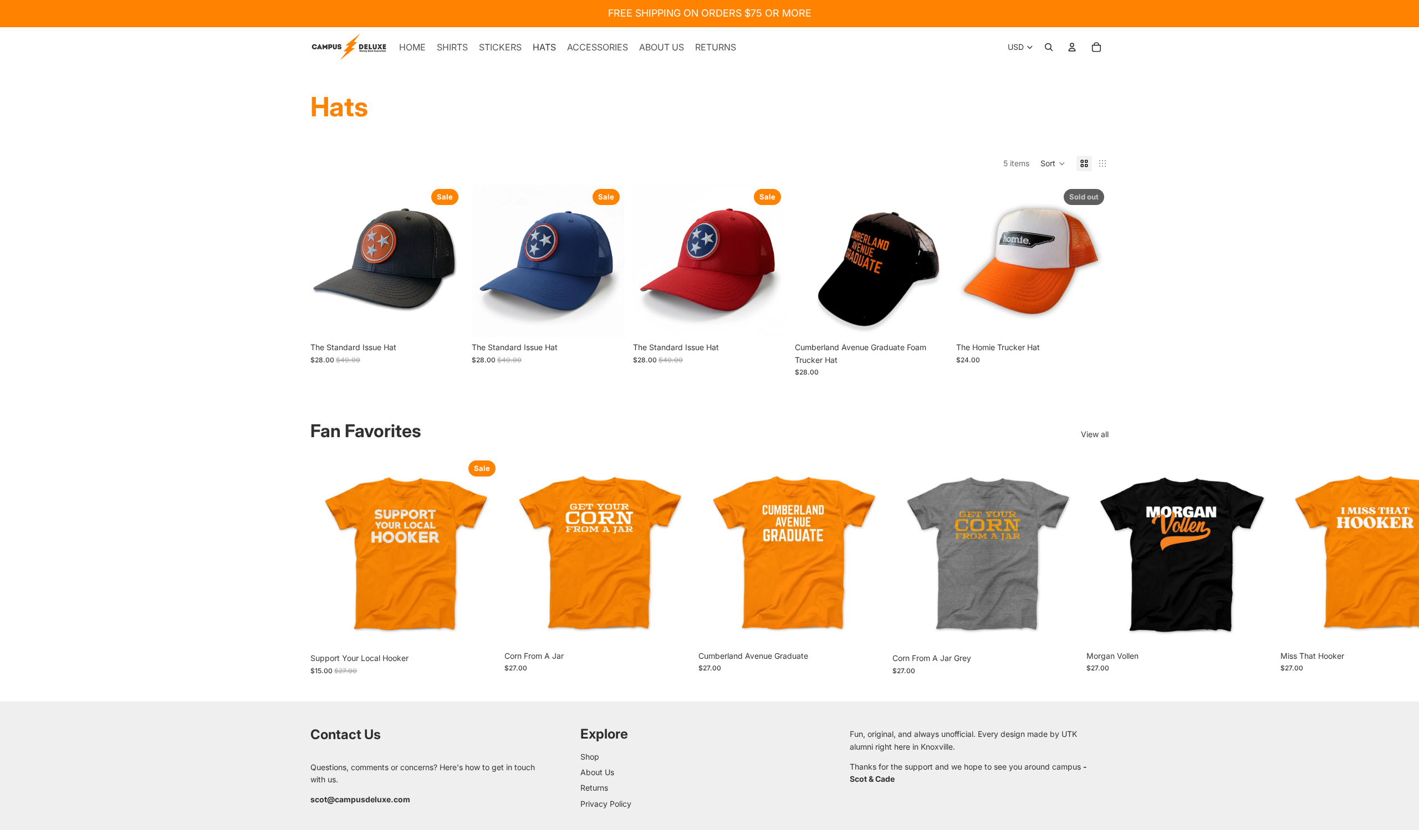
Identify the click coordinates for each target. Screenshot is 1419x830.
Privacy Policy (605, 803)
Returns (594, 787)
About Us (597, 772)
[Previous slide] (327, 261)
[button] (1052, 163)
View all (1095, 434)
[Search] (1049, 47)
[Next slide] (446, 261)
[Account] (1072, 47)
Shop (589, 756)
